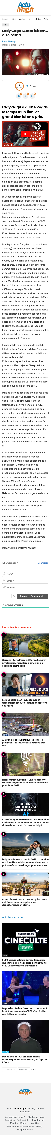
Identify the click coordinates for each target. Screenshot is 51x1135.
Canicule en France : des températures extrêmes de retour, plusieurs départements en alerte (24, 902)
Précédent (10, 1070)
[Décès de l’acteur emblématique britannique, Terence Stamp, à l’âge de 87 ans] (25, 1036)
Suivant (23, 1070)
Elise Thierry (9, 41)
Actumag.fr (20, 1108)
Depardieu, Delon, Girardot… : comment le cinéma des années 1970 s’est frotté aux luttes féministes (24, 1011)
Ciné (5, 25)
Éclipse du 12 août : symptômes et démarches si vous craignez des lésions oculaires (24, 702)
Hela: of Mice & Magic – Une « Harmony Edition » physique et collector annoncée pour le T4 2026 (25, 782)
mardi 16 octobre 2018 (13, 45)
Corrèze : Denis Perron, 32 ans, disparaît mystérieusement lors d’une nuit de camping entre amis (24, 663)
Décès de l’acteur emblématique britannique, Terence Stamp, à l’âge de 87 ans (24, 1059)
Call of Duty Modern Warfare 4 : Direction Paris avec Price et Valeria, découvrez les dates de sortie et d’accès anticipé (25, 822)
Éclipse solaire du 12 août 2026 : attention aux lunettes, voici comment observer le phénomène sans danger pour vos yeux (25, 862)
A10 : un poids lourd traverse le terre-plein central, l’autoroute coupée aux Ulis (23, 742)
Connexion (42, 563)
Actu (5, 1052)
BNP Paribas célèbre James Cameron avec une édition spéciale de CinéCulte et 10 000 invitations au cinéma (24, 963)
